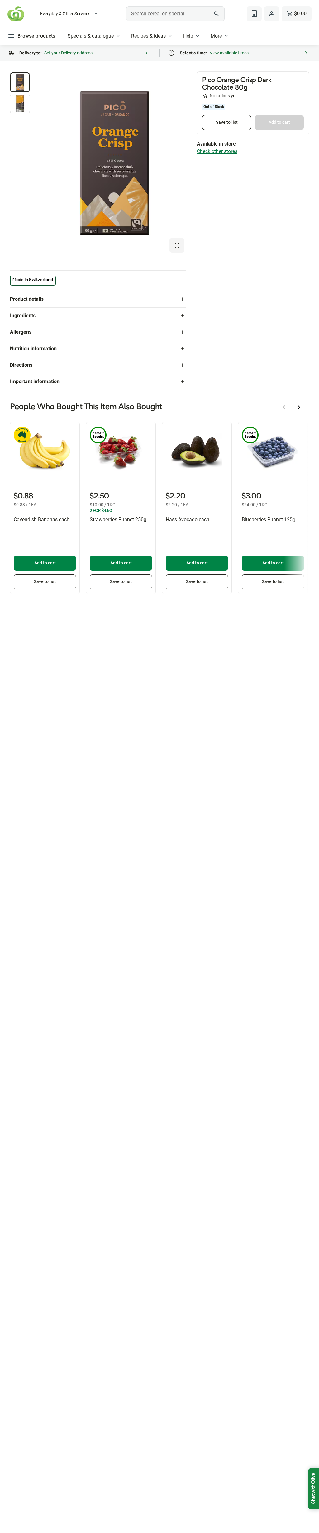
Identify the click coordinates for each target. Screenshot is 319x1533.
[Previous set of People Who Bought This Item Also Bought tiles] (284, 407)
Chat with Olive (313, 1488)
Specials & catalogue (91, 36)
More (216, 36)
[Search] (216, 14)
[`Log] (271, 13)
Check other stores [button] (217, 151)
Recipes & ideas (148, 36)
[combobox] (175, 13)
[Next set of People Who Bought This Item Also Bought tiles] (299, 407)
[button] (20, 82)
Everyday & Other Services (65, 13)
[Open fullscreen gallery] (176, 245)
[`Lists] (254, 13)
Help (188, 36)
